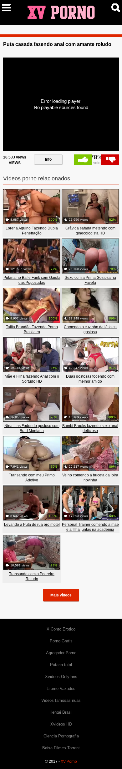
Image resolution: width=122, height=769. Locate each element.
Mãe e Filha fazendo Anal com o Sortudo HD (32, 379)
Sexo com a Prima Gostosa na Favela (90, 280)
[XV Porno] (61, 12)
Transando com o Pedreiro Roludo (31, 576)
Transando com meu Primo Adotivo (32, 477)
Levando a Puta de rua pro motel (32, 524)
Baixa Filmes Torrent (61, 748)
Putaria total (61, 664)
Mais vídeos (61, 595)
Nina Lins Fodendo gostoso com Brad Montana (31, 428)
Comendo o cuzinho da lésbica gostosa (90, 329)
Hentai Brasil (61, 712)
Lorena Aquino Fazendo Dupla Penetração (32, 230)
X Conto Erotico (61, 629)
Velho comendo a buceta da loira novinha (90, 477)
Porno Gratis (61, 641)
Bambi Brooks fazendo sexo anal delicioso (90, 428)
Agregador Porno (61, 653)
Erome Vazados (61, 688)
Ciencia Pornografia (61, 736)
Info (48, 159)
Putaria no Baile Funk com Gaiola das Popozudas (31, 280)
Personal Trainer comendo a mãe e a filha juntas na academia (90, 527)
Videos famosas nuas (61, 700)
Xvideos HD (61, 724)
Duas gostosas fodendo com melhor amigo (90, 379)
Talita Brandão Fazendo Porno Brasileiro (32, 329)
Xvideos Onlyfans (61, 676)
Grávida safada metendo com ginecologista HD (90, 230)
